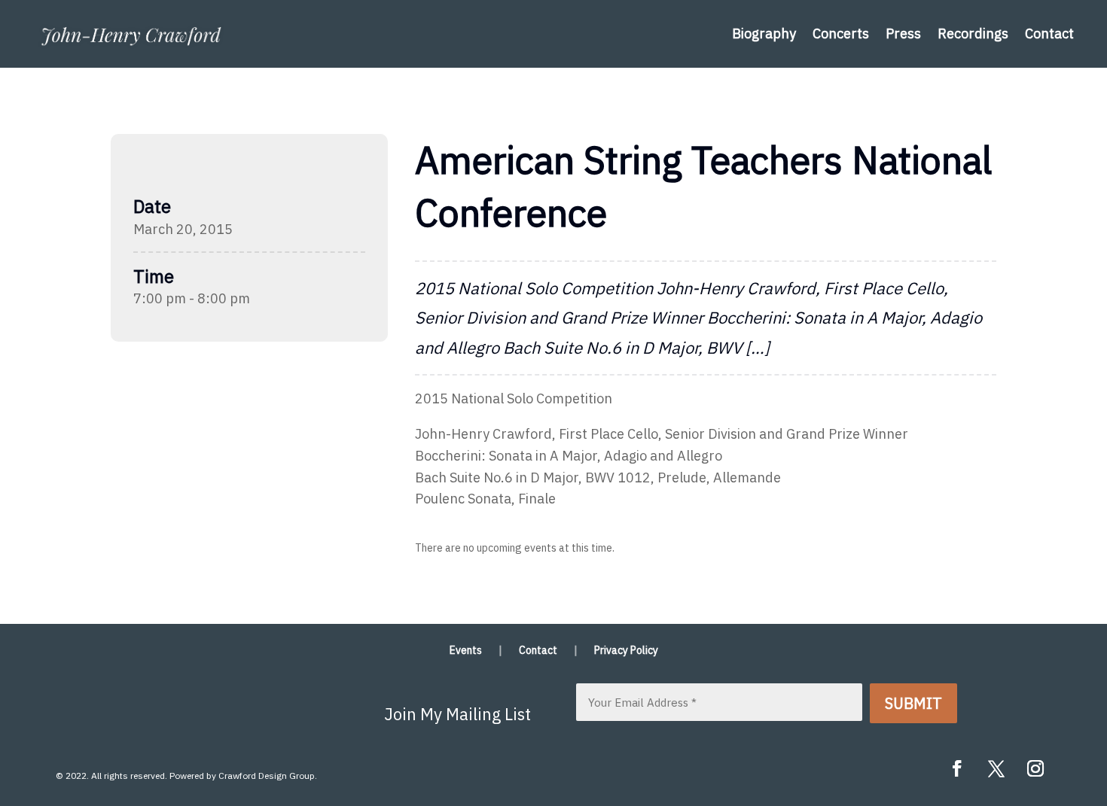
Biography (764, 33)
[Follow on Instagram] (1035, 768)
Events (466, 651)
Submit (913, 703)
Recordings (973, 33)
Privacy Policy (626, 651)
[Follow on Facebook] (957, 768)
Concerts (841, 33)
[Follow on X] (996, 768)
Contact (1049, 33)
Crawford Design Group (266, 775)
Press (903, 33)
